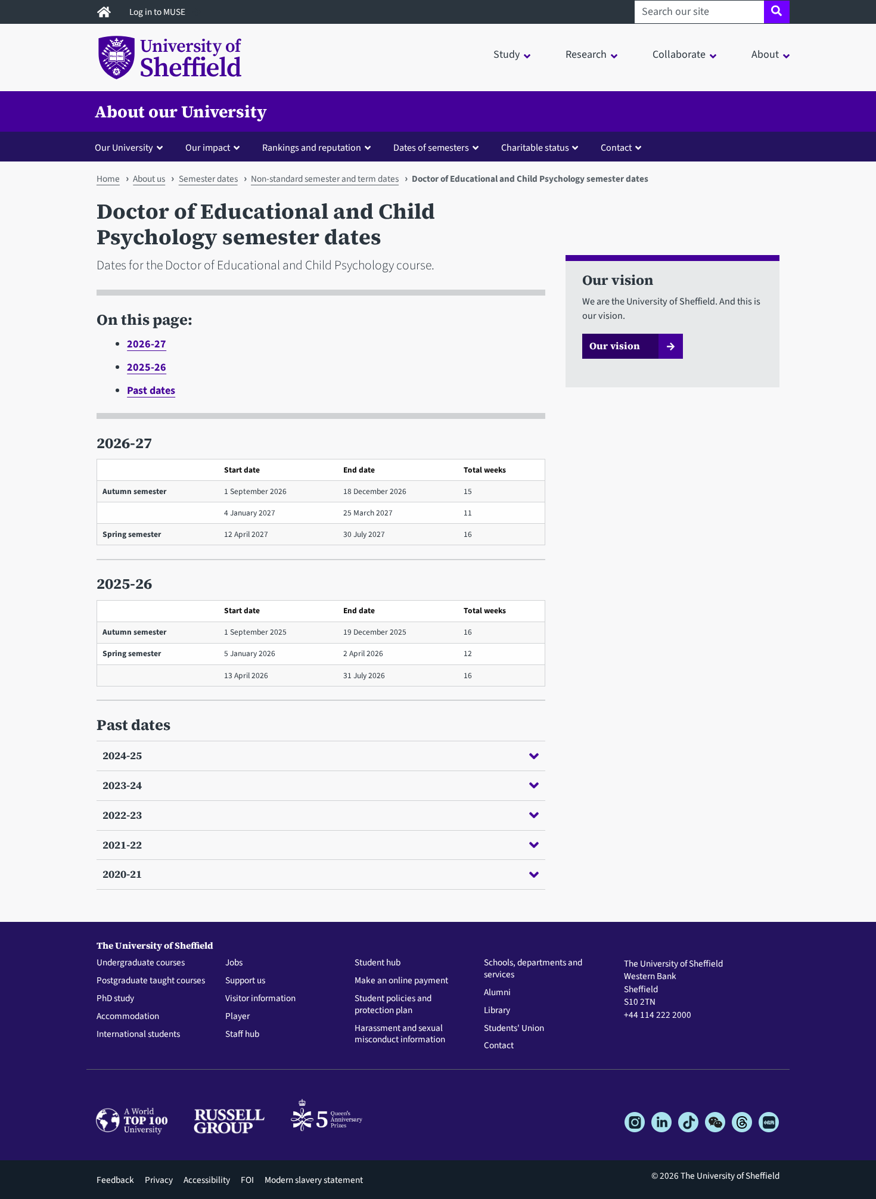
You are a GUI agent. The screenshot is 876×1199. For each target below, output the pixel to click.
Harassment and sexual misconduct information (400, 1034)
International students (138, 1034)
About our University (181, 111)
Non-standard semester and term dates (325, 178)
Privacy (159, 1179)
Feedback (115, 1179)
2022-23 (122, 814)
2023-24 (122, 785)
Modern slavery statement (314, 1179)
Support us (245, 981)
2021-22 (122, 844)
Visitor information (260, 999)
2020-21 (122, 873)
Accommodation (128, 1017)
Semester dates (208, 178)
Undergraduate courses (141, 963)
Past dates (151, 390)
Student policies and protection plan (393, 1005)
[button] (131, 147)
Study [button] (506, 54)
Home (108, 178)
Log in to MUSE (158, 11)
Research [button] (586, 54)
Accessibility (207, 1179)
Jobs (234, 963)
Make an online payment (401, 981)
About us (149, 178)
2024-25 (122, 755)
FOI (247, 1179)
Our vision (614, 345)
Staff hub (242, 1034)
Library (497, 1011)
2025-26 (146, 367)
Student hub (377, 963)
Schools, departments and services (533, 969)
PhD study (115, 999)
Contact (499, 1046)
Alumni (497, 993)
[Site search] (777, 12)
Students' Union (514, 1029)
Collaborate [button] (679, 54)
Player (237, 1017)
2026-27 (146, 344)
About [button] (765, 54)
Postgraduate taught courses (151, 981)
